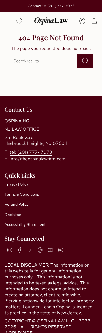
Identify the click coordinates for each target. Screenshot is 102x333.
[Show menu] (7, 21)
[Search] (85, 61)
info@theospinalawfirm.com (38, 159)
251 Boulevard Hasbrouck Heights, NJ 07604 (36, 140)
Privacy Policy (16, 184)
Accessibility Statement (25, 224)
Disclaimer (14, 214)
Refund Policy (17, 204)
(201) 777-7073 (61, 5)
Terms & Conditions (22, 194)
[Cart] (94, 21)
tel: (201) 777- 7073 (31, 152)
